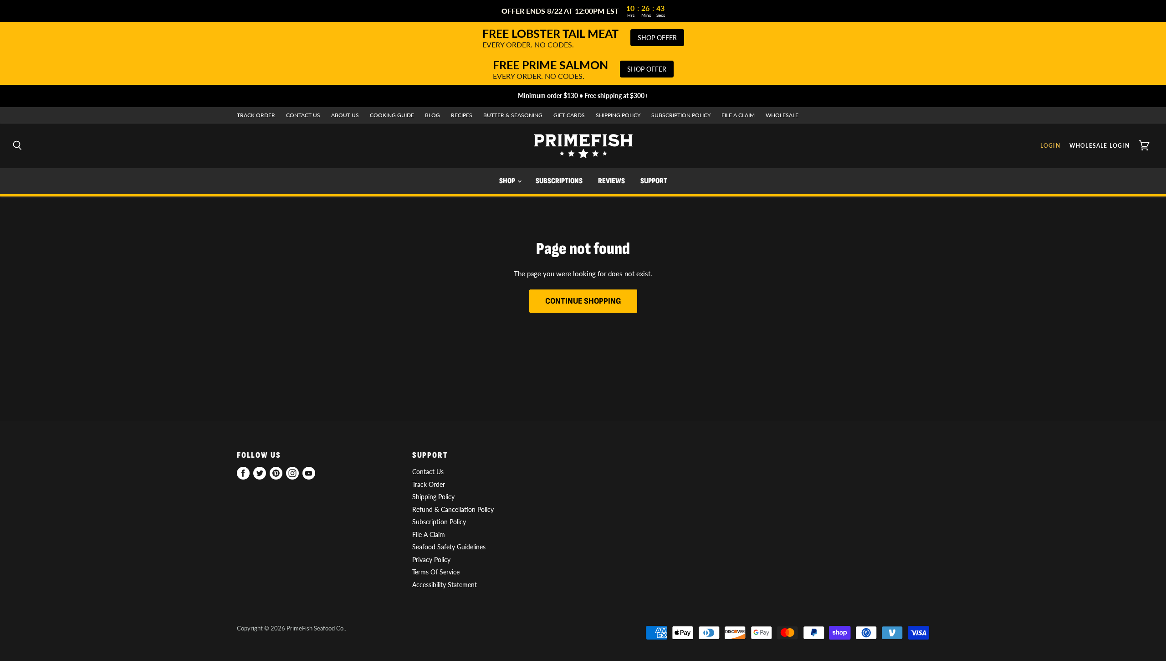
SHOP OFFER (657, 37)
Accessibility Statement (444, 585)
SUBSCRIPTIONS (559, 181)
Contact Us (428, 471)
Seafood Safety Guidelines (449, 547)
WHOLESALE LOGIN (1099, 145)
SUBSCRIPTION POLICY (681, 115)
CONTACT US (303, 115)
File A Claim (428, 534)
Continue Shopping (583, 301)
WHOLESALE (782, 115)
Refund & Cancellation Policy (453, 509)
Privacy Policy (431, 559)
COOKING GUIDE (392, 115)
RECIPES (461, 115)
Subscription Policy (439, 522)
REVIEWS (611, 181)
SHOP (508, 181)
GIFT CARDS (569, 115)
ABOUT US (345, 115)
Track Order (428, 484)
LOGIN (1050, 145)
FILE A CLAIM (738, 115)
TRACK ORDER (256, 115)
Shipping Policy (433, 497)
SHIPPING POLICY (618, 115)
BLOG (432, 115)
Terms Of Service (436, 572)
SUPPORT (653, 181)
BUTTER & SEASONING (512, 115)
